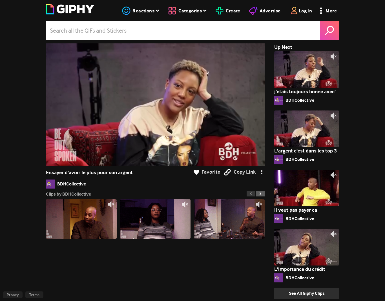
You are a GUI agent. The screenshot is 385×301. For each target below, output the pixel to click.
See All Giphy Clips (307, 293)
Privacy (13, 295)
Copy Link (245, 172)
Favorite (211, 172)
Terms (34, 295)
